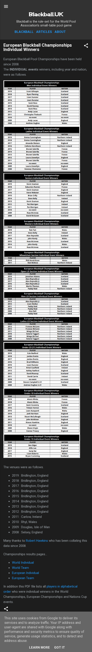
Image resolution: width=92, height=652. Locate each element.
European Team (23, 578)
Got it (59, 647)
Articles (44, 32)
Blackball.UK (46, 14)
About (60, 32)
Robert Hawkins (37, 541)
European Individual (25, 573)
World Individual (23, 563)
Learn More (39, 647)
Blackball (24, 32)
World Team (20, 568)
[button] (86, 46)
